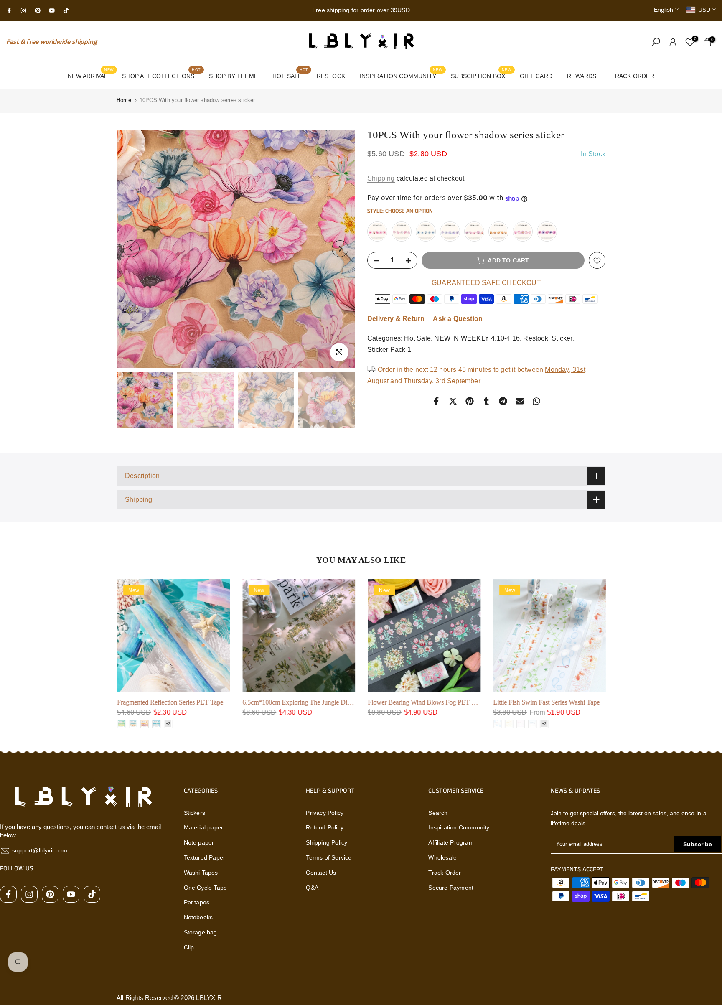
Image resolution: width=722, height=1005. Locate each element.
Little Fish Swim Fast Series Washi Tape (546, 702)
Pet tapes (197, 902)
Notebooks (198, 917)
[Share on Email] (520, 401)
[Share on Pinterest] (469, 401)
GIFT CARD (536, 76)
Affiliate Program (450, 842)
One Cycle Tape (205, 887)
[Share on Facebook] (436, 401)
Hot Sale (417, 338)
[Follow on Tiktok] (66, 10)
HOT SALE (290, 75)
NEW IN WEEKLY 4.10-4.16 (477, 338)
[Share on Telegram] (503, 401)
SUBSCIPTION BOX (481, 75)
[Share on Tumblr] (486, 401)
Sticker (562, 338)
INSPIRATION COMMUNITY (401, 75)
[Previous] (131, 248)
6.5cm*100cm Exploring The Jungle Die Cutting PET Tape (320, 702)
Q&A (312, 887)
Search (437, 812)
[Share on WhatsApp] (536, 401)
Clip (189, 947)
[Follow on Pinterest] (38, 10)
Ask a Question (458, 319)
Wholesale (442, 857)
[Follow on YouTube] (52, 10)
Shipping (381, 178)
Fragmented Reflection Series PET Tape (170, 702)
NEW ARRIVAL (91, 75)
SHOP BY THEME (233, 76)
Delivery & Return (396, 319)
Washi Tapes (201, 872)
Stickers (195, 812)
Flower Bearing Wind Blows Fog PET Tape (425, 702)
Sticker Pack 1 (389, 350)
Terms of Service (328, 857)
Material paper (204, 827)
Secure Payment (450, 887)
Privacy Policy (324, 812)
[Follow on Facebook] (9, 10)
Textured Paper (205, 857)
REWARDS (581, 76)
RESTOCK (331, 76)
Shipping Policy (326, 842)
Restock (535, 338)
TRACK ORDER (632, 76)
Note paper (199, 842)
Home (124, 100)
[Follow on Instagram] (23, 10)
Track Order (444, 872)
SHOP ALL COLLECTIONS (161, 75)
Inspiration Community (458, 827)
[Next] (340, 248)
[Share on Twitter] (453, 401)
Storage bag (200, 932)
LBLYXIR (208, 997)
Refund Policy (324, 827)
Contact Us (321, 872)
